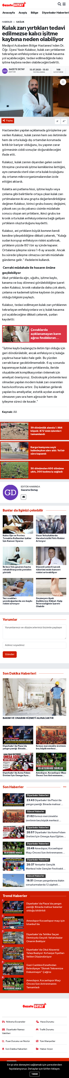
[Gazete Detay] (10, 492)
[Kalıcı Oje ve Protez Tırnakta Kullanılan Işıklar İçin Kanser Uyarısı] (18, 524)
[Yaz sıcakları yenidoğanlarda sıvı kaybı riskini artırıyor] (18, 587)
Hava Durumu (47, 1022)
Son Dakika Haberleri (16, 1049)
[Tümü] (64, 787)
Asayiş (23, 12)
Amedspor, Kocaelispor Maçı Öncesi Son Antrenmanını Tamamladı (44, 851)
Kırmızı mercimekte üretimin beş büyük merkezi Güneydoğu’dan (42, 819)
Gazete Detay (29, 490)
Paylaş (9, 120)
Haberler (7, 22)
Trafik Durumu (47, 1029)
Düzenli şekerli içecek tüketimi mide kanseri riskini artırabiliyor (48, 570)
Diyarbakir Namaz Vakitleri (13, 1031)
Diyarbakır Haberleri (55, 12)
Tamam (34, 1074)
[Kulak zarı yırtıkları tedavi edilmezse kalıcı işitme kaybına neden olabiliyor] (34, 96)
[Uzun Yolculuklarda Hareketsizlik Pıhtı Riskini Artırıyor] (51, 524)
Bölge (34, 12)
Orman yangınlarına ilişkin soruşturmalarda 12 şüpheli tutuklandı (45, 883)
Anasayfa (8, 12)
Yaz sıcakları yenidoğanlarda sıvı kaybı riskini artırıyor (17, 601)
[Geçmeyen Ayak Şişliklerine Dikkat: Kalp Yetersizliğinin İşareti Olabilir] (51, 587)
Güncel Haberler (35, 812)
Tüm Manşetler (47, 1041)
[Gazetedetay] (14, 4)
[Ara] (59, 4)
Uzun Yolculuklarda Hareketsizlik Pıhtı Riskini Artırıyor (50, 538)
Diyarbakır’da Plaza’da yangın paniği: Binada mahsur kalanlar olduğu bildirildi (43, 803)
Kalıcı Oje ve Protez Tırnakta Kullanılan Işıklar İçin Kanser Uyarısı (17, 538)
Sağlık (20, 22)
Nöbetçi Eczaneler (15, 1022)
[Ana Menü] (64, 4)
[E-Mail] (23, 497)
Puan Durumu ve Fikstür (18, 1041)
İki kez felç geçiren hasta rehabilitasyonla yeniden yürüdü (17, 570)
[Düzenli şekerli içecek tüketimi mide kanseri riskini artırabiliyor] (51, 555)
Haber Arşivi (46, 1049)
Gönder (9, 654)
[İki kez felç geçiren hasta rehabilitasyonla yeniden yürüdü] (18, 555)
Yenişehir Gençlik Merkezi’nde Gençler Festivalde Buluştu (45, 867)
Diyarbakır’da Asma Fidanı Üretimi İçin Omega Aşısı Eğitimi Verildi (45, 835)
